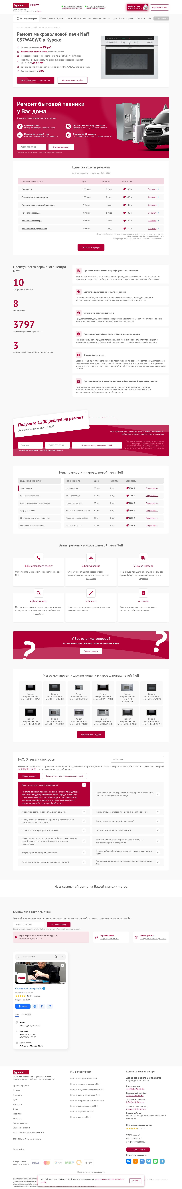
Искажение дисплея (74, 503)
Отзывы (77, 18)
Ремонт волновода (31, 212)
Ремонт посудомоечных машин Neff (87, 1089)
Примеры (17, 1095)
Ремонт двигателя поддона (35, 197)
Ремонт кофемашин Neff (81, 1111)
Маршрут (25, 1006)
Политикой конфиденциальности (68, 929)
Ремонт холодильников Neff (83, 1078)
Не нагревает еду (73, 495)
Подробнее (91, 579)
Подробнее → (152, 488)
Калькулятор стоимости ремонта (28, 1132)
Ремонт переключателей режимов (38, 205)
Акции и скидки (110, 18)
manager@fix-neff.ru (136, 1109)
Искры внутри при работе (77, 518)
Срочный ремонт (48, 18)
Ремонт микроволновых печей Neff (87, 1100)
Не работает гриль (73, 525)
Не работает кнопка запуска (78, 510)
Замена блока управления (34, 228)
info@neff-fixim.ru (135, 1102)
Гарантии (97, 18)
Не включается (72, 488)
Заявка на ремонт (126, 18)
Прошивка (27, 189)
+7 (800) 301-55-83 (73, 6)
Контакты (141, 18)
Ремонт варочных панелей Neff (85, 1095)
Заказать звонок (91, 651)
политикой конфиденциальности (51, 450)
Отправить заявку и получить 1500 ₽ (97, 445)
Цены (59, 18)
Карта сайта (18, 1149)
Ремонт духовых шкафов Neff (84, 1106)
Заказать (152, 189)
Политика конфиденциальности (91, 1172)
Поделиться (128, 1161)
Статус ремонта (161, 18)
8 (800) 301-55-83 (134, 1095)
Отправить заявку (61, 147)
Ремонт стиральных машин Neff (85, 1084)
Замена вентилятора (32, 220)
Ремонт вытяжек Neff (80, 1117)
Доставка (87, 18)
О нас (68, 18)
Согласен (135, 1180)
